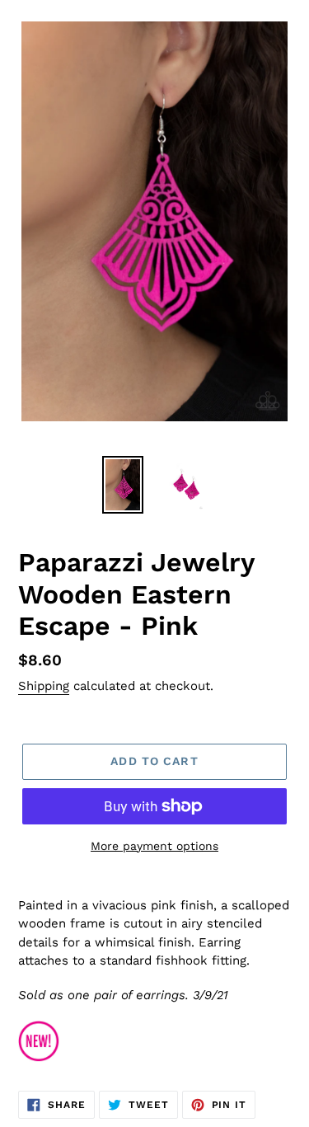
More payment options (154, 845)
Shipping (43, 686)
